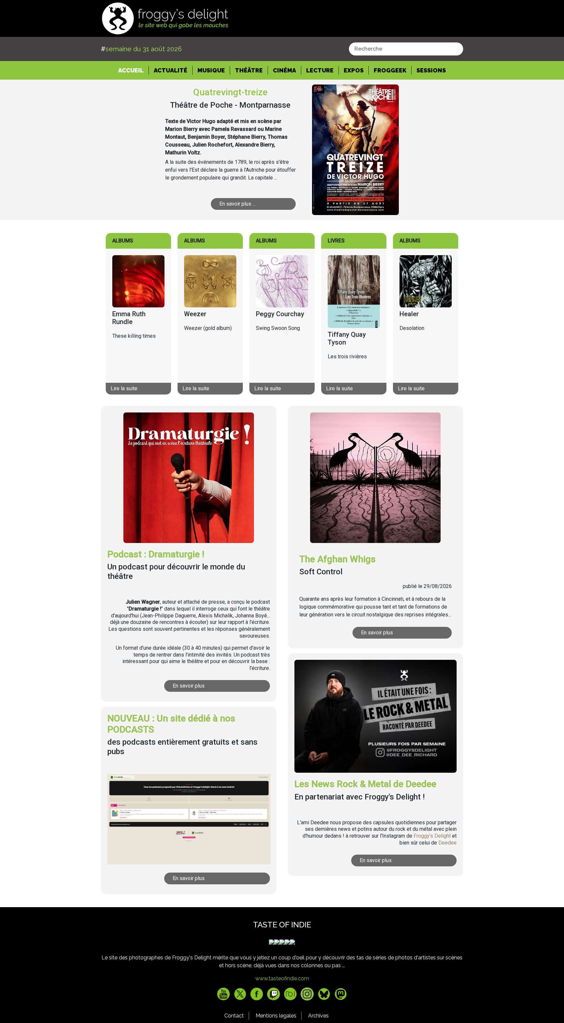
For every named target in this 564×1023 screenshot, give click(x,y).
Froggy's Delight (432, 836)
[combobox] (406, 49)
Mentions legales (276, 1016)
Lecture (320, 70)
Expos (354, 70)
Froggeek (390, 70)
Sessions (431, 70)
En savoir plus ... (237, 204)
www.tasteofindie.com (282, 978)
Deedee (447, 843)
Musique (211, 70)
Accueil (133, 70)
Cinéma (284, 70)
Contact (234, 1016)
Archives (318, 1016)
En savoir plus (189, 686)
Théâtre (249, 70)
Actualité (170, 70)
